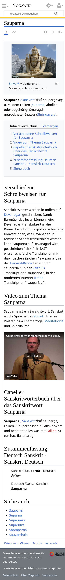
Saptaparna (18, 530)
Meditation (52, 321)
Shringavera (46, 114)
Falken (52, 431)
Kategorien (11, 543)
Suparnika (17, 525)
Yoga (37, 316)
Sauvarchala (18, 535)
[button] (34, 356)
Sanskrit (27, 100)
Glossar (25, 543)
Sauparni (16, 510)
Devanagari (12, 214)
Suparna (38, 105)
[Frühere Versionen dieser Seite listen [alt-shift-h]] (52, 32)
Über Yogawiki (30, 575)
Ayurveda (51, 543)
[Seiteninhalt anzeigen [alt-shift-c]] (6, 32)
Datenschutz (10, 575)
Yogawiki (22, 5)
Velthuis (38, 268)
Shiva (13, 83)
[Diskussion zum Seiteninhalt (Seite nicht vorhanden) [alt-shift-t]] (14, 32)
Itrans (38, 278)
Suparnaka (17, 520)
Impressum (49, 575)
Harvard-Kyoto (21, 263)
